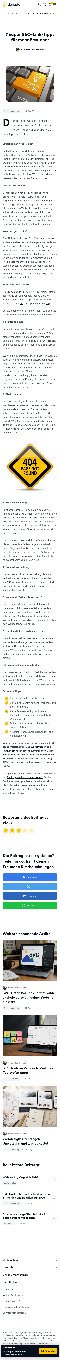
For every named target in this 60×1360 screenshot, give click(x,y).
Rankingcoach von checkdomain (25, 777)
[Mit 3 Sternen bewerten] (19, 830)
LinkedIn (32, 896)
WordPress (37, 746)
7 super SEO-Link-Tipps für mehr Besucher (42, 13)
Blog (4, 13)
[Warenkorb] (49, 4)
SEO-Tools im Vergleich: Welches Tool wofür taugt (28, 1070)
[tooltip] (44, 4)
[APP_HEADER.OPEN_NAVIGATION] (54, 4)
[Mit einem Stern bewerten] (6, 830)
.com (48, 299)
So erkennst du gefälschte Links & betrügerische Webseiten (24, 1216)
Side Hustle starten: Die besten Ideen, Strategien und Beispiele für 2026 (27, 1195)
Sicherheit (8, 1223)
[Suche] (39, 4)
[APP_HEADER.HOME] (12, 4)
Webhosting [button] (10, 1260)
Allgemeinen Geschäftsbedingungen (39, 1338)
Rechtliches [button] (10, 1282)
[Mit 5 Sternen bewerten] (31, 830)
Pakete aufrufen (48, 1351)
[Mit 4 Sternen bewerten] (25, 830)
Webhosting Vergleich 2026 (20, 1177)
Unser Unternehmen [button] (15, 1275)
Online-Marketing (17, 13)
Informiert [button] (9, 1267)
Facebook (32, 877)
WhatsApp (32, 905)
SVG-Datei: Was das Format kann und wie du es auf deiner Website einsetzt (28, 997)
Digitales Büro (10, 1183)
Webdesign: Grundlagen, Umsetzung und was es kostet (25, 1141)
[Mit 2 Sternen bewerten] (12, 830)
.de (21, 303)
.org (48, 303)
